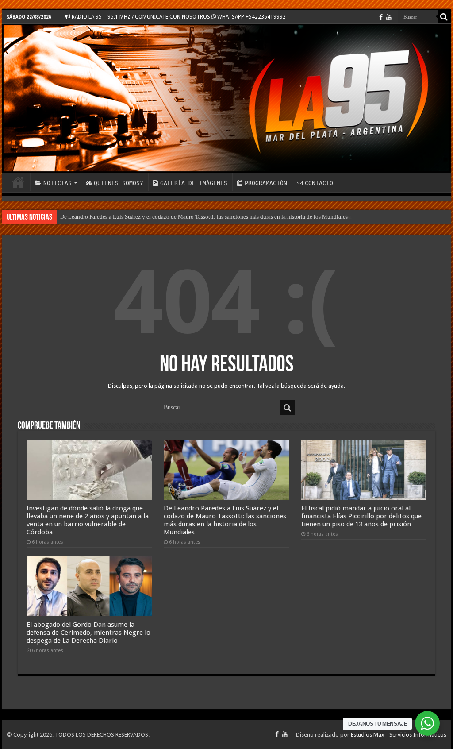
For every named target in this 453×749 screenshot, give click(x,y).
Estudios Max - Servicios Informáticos (398, 734)
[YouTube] (388, 17)
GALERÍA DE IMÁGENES (193, 183)
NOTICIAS (57, 183)
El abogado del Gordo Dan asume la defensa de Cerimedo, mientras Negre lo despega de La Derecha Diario (88, 633)
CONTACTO (319, 183)
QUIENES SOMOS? (118, 183)
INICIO (18, 182)
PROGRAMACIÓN (266, 183)
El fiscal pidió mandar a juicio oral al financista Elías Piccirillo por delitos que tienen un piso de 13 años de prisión (361, 516)
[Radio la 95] (226, 98)
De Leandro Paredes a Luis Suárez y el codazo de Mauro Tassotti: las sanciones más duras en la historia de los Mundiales (204, 216)
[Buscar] (444, 16)
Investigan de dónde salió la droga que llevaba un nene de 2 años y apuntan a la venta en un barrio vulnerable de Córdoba (88, 520)
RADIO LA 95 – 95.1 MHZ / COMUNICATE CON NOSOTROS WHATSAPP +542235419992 (178, 17)
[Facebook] (381, 17)
